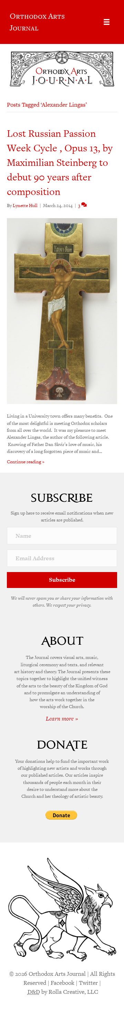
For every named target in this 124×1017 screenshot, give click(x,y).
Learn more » (62, 718)
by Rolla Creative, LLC (63, 992)
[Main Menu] (106, 22)
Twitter (88, 983)
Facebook (62, 983)
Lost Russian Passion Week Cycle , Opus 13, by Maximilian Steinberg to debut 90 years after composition (60, 162)
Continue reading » (25, 461)
